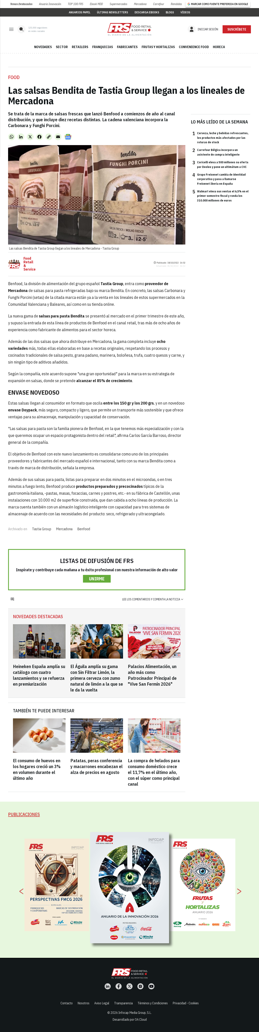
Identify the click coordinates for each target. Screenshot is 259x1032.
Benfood (83, 529)
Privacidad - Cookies (186, 1003)
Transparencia (123, 1003)
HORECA (219, 47)
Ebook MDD (96, 4)
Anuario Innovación (50, 4)
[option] (129, 887)
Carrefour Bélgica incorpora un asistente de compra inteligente (216, 152)
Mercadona (140, 4)
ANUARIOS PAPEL (79, 12)
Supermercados (118, 4)
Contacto (67, 1003)
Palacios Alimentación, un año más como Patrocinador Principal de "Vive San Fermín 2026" (152, 675)
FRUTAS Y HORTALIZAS (158, 47)
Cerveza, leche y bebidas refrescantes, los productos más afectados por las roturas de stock (220, 137)
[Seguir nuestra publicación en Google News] (68, 136)
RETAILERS (80, 47)
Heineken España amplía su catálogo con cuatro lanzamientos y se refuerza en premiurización (39, 675)
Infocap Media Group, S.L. (135, 1013)
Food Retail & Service (29, 264)
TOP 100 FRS (75, 4)
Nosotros (83, 1003)
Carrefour (158, 4)
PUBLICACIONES (24, 814)
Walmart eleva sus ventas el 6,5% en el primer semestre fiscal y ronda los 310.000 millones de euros (220, 195)
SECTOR (62, 47)
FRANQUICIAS (102, 47)
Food (14, 77)
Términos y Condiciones (153, 1003)
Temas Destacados (21, 4)
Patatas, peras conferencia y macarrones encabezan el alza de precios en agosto (96, 766)
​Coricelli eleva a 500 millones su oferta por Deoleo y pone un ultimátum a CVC (220, 164)
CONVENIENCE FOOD (194, 47)
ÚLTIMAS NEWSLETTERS (112, 12)
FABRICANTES (127, 47)
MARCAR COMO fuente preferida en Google (219, 4)
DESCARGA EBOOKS (147, 12)
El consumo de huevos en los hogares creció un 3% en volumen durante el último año (37, 769)
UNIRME (97, 579)
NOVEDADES (43, 47)
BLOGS (170, 12)
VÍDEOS (185, 12)
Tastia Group (41, 529)
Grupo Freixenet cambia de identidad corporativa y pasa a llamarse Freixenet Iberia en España (219, 179)
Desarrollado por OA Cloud (130, 1019)
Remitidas (176, 4)
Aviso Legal (101, 1003)
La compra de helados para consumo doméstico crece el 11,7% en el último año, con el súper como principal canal (154, 772)
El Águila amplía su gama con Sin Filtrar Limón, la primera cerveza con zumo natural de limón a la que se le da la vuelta (96, 678)
